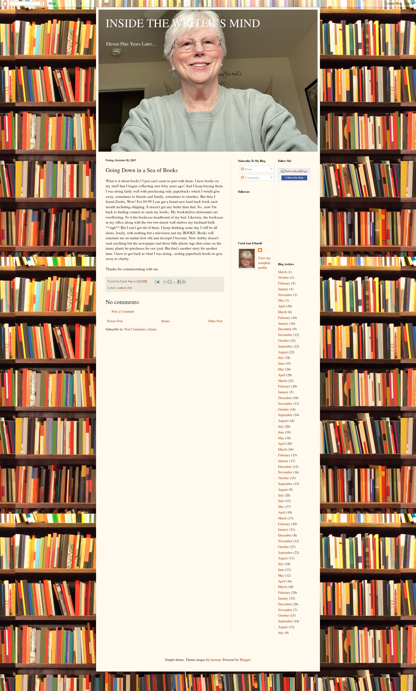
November (285, 294)
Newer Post (115, 321)
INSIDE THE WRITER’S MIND (183, 22)
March (282, 272)
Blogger (245, 659)
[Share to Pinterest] (183, 281)
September (285, 346)
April (281, 306)
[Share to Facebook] (179, 281)
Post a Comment (123, 311)
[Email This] (165, 281)
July (281, 357)
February (284, 283)
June (281, 363)
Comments (251, 177)
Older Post (215, 321)
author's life (125, 288)
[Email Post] (157, 281)
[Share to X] (174, 281)
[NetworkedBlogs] (294, 171)
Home (165, 321)
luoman (216, 659)
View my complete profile (264, 263)
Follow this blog (294, 177)
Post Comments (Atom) (140, 329)
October (283, 277)
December (285, 329)
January (283, 289)
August (283, 352)
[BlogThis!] (170, 281)
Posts (248, 169)
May (281, 300)
